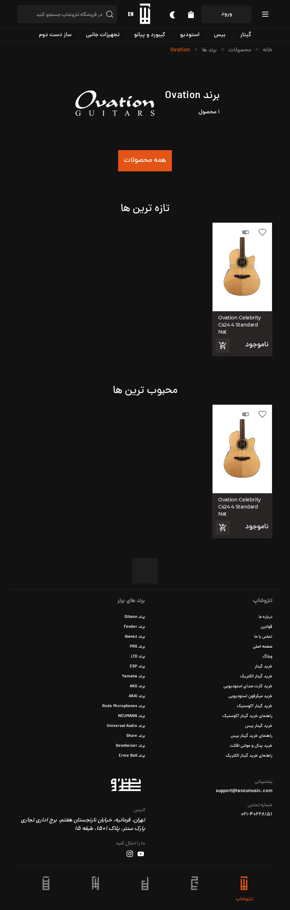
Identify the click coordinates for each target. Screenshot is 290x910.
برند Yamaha (133, 676)
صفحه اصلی (262, 647)
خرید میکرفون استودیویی (250, 696)
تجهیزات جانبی (103, 35)
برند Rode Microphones (123, 706)
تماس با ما (263, 637)
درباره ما (265, 617)
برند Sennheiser (130, 746)
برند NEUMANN (131, 716)
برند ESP (137, 667)
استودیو (189, 35)
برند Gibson (134, 617)
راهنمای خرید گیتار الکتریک (249, 756)
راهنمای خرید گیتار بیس (251, 736)
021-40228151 (256, 814)
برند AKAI (137, 696)
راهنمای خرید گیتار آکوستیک (247, 716)
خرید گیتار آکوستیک (254, 706)
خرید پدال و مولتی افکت (251, 746)
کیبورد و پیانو (150, 35)
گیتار (245, 35)
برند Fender (134, 627)
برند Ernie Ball (132, 756)
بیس (220, 35)
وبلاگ (267, 657)
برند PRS (137, 647)
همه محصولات (145, 160)
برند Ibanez (135, 637)
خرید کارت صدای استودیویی (248, 686)
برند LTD (138, 657)
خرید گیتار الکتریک (256, 676)
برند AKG (137, 686)
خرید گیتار (263, 667)
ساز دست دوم (55, 35)
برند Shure (135, 736)
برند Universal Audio (126, 726)
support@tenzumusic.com (244, 791)
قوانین (266, 627)
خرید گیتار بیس (258, 726)
